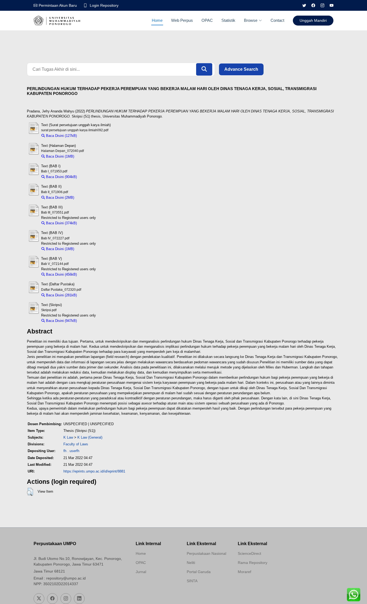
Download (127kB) (94, 136)
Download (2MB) (89, 198)
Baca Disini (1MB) (59, 156)
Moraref (244, 572)
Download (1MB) (89, 156)
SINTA (192, 581)
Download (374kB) (94, 223)
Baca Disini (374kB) (61, 223)
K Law (68, 437)
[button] (30, 492)
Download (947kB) (94, 321)
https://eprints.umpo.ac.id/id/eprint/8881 (94, 471)
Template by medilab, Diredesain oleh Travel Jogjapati (155, 584)
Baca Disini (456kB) (61, 274)
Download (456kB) (94, 274)
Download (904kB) (94, 177)
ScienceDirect (249, 553)
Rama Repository (252, 562)
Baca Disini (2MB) (59, 198)
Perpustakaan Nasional (206, 553)
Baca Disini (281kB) (61, 295)
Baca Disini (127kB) (61, 136)
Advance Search (241, 69)
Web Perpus (182, 20)
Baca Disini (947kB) (61, 321)
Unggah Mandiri (313, 20)
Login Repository (104, 5)
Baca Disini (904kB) (61, 177)
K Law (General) (89, 437)
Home (157, 20)
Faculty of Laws (75, 444)
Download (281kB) (94, 295)
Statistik (228, 20)
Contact (277, 20)
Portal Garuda (199, 572)
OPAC (207, 20)
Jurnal (141, 572)
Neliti (191, 562)
